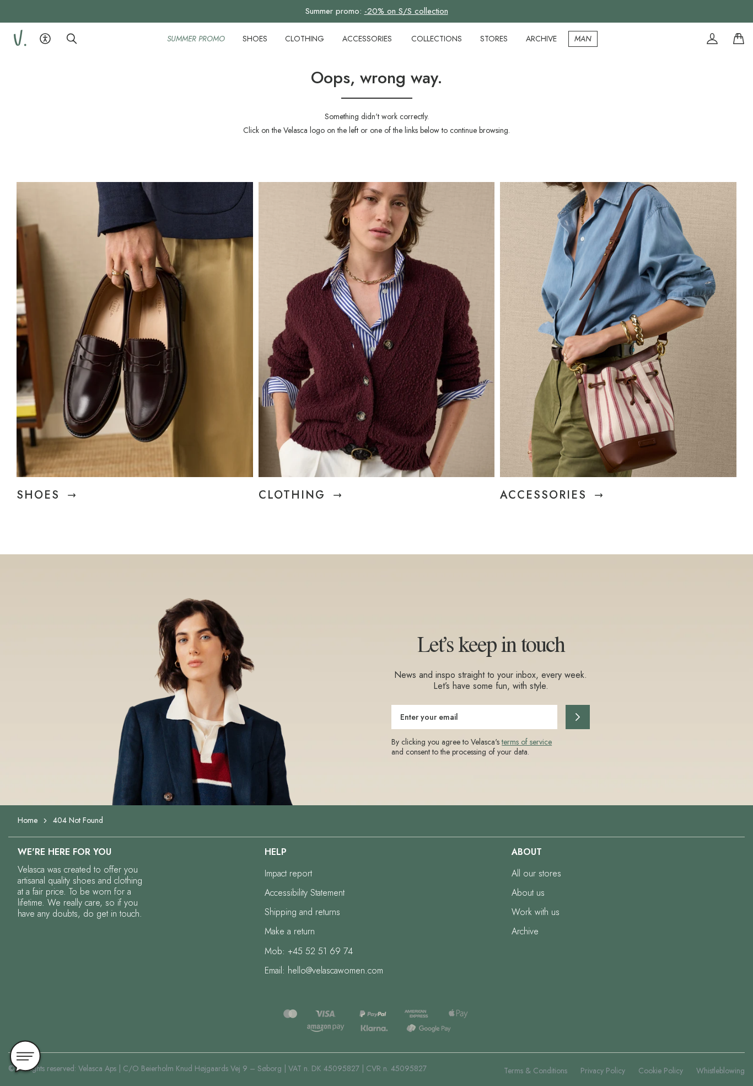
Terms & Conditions (535, 1070)
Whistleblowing (720, 1070)
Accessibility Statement (305, 892)
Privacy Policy (602, 1070)
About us (528, 892)
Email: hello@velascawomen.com (324, 970)
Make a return (290, 931)
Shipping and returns (302, 912)
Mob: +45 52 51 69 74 (309, 951)
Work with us (536, 912)
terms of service (527, 741)
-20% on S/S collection (406, 11)
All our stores (536, 873)
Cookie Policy (660, 1070)
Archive (525, 931)
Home (27, 820)
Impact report (288, 873)
